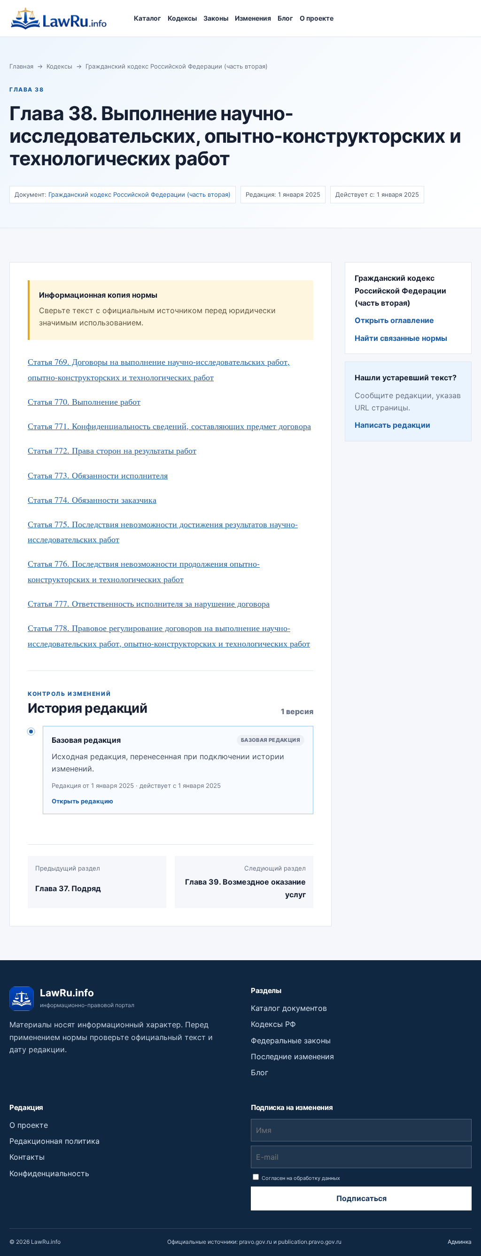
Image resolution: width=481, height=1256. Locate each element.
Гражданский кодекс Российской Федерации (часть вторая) (176, 66)
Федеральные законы (291, 1040)
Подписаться (361, 1198)
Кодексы (182, 18)
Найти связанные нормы (401, 338)
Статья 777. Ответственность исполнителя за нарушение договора (149, 603)
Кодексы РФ (273, 1024)
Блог (285, 18)
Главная (21, 66)
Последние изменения (292, 1056)
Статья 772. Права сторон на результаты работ (112, 450)
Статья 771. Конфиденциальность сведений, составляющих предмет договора (169, 426)
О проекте (317, 18)
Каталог (147, 18)
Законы (215, 18)
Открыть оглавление (394, 320)
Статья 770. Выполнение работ (84, 401)
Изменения (253, 18)
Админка (460, 1241)
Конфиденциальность (49, 1173)
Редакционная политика (54, 1141)
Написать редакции (392, 425)
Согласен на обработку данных (300, 1178)
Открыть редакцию (82, 801)
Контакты (27, 1157)
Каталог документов (289, 1008)
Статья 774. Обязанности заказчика (92, 499)
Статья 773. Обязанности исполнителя (98, 475)
